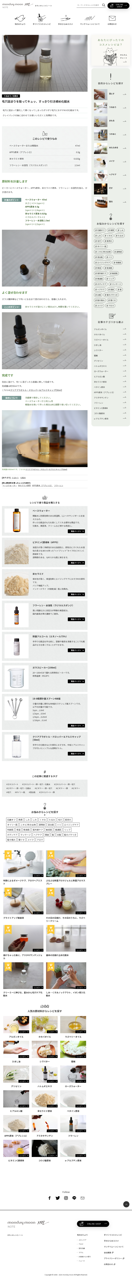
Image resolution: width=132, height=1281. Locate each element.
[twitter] (58, 1198)
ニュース (82, 1261)
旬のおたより (82, 1235)
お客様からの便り (85, 1256)
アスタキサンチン (101, 397)
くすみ (43, 819)
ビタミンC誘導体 (101, 408)
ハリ (59, 824)
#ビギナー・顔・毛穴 (43, 788)
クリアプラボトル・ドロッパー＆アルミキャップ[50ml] (36, 390)
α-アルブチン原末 (101, 418)
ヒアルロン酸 (99, 376)
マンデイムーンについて (114, 1246)
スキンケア (82, 1240)
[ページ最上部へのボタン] (126, 1204)
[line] (74, 1198)
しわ (35, 819)
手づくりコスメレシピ (113, 1235)
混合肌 (51, 824)
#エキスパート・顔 (47, 792)
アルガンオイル (100, 329)
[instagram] (66, 1198)
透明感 (42, 824)
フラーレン (58, 485)
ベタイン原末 (99, 387)
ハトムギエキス (100, 366)
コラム (81, 1252)
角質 (20, 819)
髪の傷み (11, 839)
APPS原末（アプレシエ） (42, 485)
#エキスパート (12, 784)
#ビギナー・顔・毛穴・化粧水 (18, 788)
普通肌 (58, 829)
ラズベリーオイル (101, 339)
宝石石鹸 (82, 1248)
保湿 (18, 829)
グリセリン (98, 360)
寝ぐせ (21, 839)
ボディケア (12, 834)
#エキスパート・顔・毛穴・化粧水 (36, 784)
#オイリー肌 (20, 792)
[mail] (82, 1198)
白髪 (59, 834)
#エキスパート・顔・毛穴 (64, 784)
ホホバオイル (99, 334)
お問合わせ (108, 1264)
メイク (31, 839)
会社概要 (107, 1252)
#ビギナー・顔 (62, 788)
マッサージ (25, 834)
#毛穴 (8, 792)
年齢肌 (10, 829)
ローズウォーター (101, 371)
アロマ (40, 839)
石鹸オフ (11, 819)
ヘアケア (38, 834)
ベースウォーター (10, 485)
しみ (28, 819)
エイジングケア (71, 824)
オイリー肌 (12, 824)
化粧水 (23, 477)
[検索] (104, 5)
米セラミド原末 (24, 485)
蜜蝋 (96, 355)
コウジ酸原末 (99, 413)
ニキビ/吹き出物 (28, 824)
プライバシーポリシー (113, 1258)
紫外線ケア (38, 829)
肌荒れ (68, 819)
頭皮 (47, 834)
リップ (67, 829)
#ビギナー (76, 788)
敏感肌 (49, 829)
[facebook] (49, 1198)
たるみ (52, 819)
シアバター (98, 350)
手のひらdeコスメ (111, 1240)
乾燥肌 (26, 829)
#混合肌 (32, 792)
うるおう (15, 477)
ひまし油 (97, 345)
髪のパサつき (70, 834)
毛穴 (60, 819)
